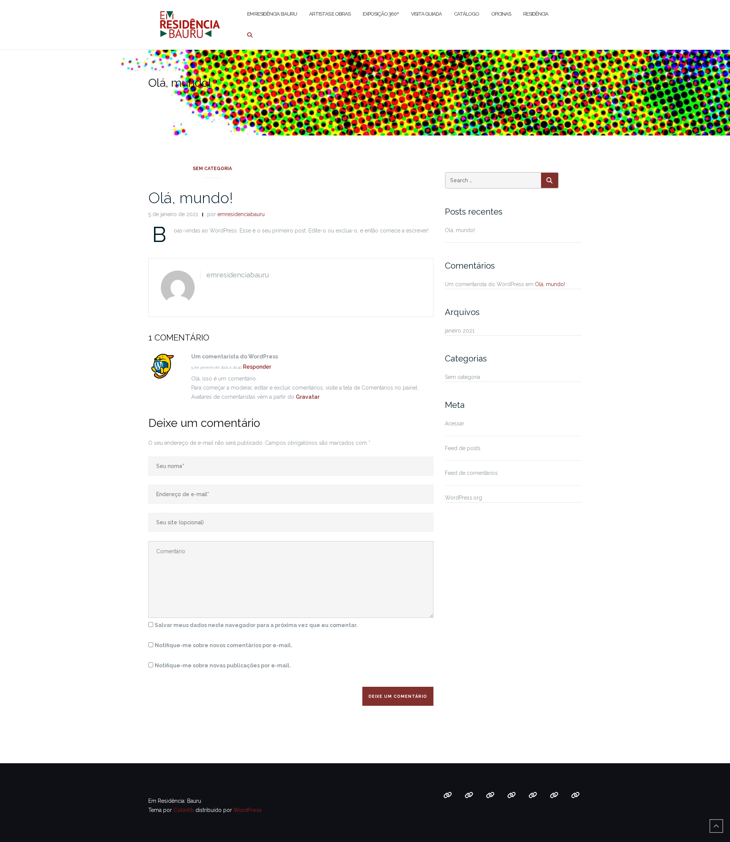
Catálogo (466, 14)
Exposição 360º (381, 14)
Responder (257, 367)
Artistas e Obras (330, 14)
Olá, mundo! (190, 198)
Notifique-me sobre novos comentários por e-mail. (223, 645)
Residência (535, 14)
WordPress (247, 810)
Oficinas (501, 14)
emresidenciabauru (241, 214)
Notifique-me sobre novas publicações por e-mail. (223, 665)
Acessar (454, 423)
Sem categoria (212, 168)
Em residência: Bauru (272, 14)
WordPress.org (463, 498)
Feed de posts (463, 448)
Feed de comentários (471, 473)
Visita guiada (426, 14)
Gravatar (307, 397)
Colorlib (183, 810)
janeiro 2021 (459, 331)
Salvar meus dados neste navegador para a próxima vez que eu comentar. (256, 625)
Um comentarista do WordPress (484, 284)
